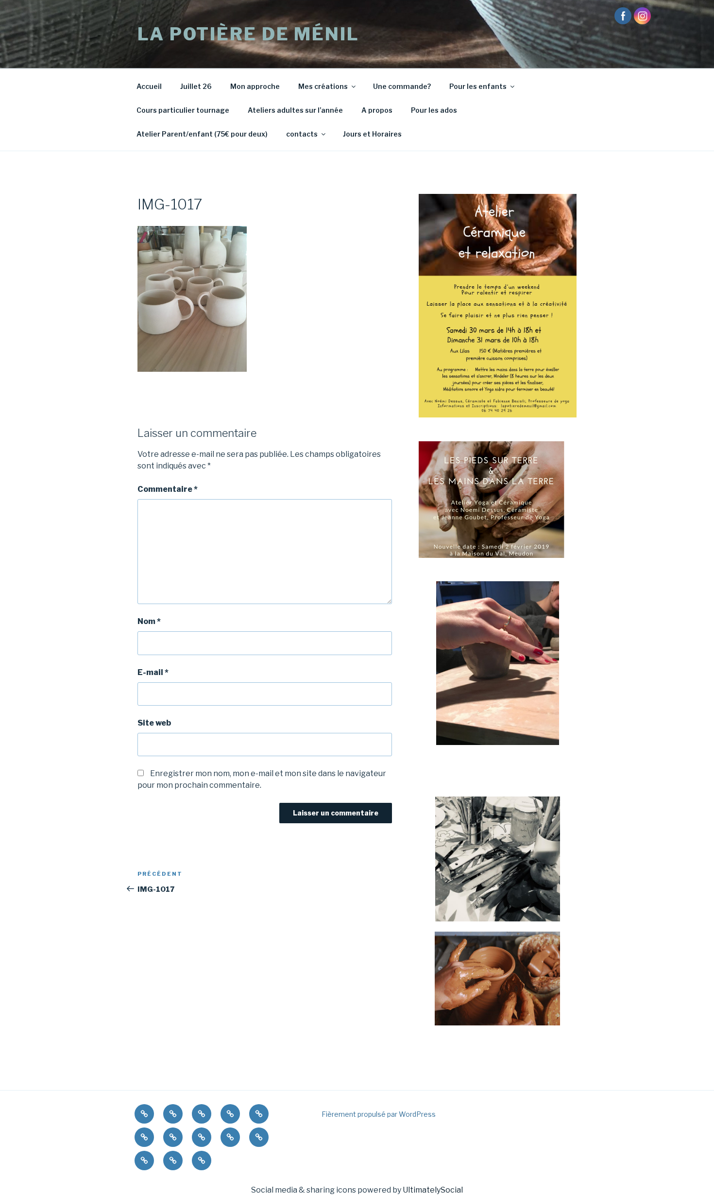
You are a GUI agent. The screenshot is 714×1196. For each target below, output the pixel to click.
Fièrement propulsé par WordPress (379, 1114)
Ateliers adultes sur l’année (295, 110)
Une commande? (402, 86)
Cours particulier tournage (182, 110)
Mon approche (255, 86)
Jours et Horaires (372, 134)
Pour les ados (434, 110)
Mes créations (323, 86)
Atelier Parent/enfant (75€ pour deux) (202, 134)
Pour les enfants (478, 86)
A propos (376, 110)
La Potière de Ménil (248, 34)
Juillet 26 (196, 86)
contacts (302, 134)
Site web (154, 723)
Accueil (149, 86)
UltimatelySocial (433, 1190)
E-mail (153, 672)
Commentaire (167, 489)
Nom (149, 621)
